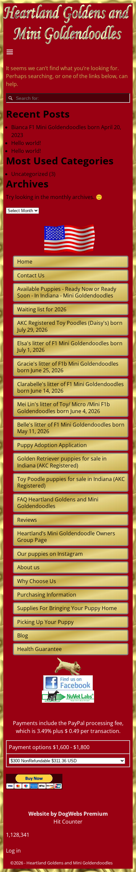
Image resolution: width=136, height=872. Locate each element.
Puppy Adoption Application (52, 445)
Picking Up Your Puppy (45, 622)
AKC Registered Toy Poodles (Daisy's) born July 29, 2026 (69, 326)
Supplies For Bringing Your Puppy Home (67, 608)
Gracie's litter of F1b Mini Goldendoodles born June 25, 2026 (68, 367)
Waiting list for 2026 (41, 309)
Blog (22, 635)
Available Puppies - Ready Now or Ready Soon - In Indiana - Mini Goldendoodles (66, 292)
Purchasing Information (46, 594)
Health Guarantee (39, 649)
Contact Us (31, 275)
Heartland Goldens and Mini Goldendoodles (69, 863)
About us (28, 567)
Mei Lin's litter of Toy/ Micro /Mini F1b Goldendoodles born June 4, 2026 (63, 407)
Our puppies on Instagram (50, 553)
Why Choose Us (36, 581)
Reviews (27, 519)
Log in (13, 850)
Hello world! (26, 143)
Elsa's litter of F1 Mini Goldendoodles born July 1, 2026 (69, 346)
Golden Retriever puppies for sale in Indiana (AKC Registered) (62, 462)
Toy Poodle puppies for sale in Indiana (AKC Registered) (71, 482)
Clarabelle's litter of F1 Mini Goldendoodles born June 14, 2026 (70, 387)
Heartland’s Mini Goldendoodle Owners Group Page (66, 537)
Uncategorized (29, 174)
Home (24, 261)
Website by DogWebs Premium (68, 813)
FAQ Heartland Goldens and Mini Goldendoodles (57, 503)
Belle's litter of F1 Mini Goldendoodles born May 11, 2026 (70, 428)
